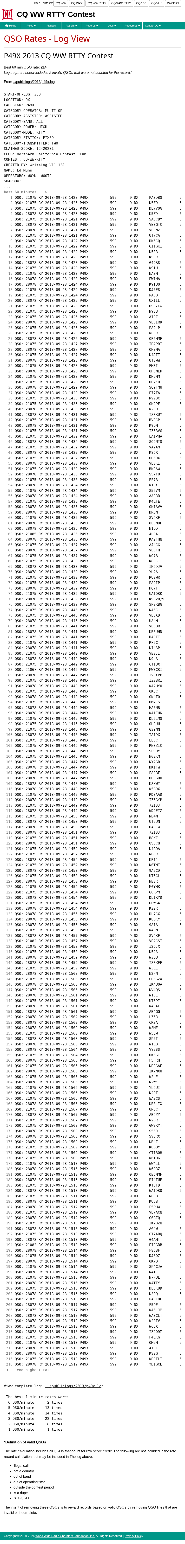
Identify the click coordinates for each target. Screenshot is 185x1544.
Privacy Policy (134, 1536)
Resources (131, 25)
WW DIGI (173, 3)
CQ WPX (77, 3)
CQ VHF (156, 3)
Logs (111, 25)
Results (70, 25)
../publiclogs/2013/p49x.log (34, 82)
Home (12, 25)
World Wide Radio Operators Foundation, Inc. (65, 1536)
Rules (30, 25)
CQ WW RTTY (97, 3)
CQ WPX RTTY (121, 3)
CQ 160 (141, 3)
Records (91, 25)
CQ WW (61, 3)
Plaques (51, 25)
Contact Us (152, 25)
